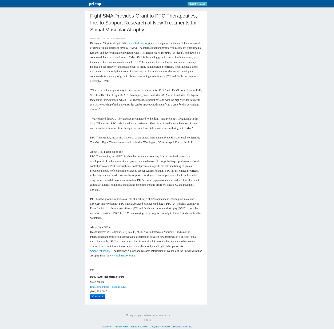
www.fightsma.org (138, 43)
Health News (120, 38)
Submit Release (197, 3)
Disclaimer (107, 326)
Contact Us (97, 296)
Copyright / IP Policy (160, 326)
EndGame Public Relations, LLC (108, 286)
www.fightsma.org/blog (122, 255)
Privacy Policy (121, 326)
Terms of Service (139, 326)
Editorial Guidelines (182, 326)
